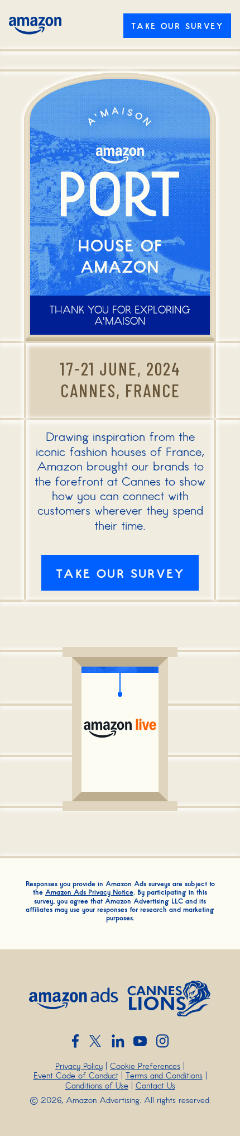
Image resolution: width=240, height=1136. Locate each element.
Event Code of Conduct (75, 1075)
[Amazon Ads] (74, 998)
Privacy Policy (79, 1065)
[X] (95, 1041)
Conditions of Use (96, 1085)
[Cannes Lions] (169, 998)
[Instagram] (162, 1041)
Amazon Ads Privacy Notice (89, 891)
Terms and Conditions (164, 1075)
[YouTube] (140, 1041)
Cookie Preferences (145, 1065)
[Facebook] (75, 1041)
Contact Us (155, 1085)
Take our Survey (177, 26)
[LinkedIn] (118, 1041)
